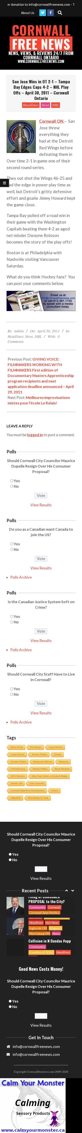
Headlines (31, 104)
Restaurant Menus (42, 761)
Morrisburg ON (39, 934)
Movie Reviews (62, 769)
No (16, 486)
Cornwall (54, 907)
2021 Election (18, 776)
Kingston (55, 928)
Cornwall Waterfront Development (27, 790)
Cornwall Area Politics (44, 913)
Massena (63, 761)
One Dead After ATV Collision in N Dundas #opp (49, 938)
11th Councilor (37, 783)
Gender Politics (18, 761)
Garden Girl (16, 783)
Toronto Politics (39, 754)
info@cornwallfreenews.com (36, 1054)
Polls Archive (21, 577)
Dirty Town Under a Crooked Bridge (49, 776)
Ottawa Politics (40, 769)
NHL (55, 104)
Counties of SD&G (41, 952)
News (45, 104)
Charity (57, 754)
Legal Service (17, 754)
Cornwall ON (51, 121)
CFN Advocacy (18, 769)
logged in (35, 434)
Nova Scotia (17, 747)
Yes (17, 480)
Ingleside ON (38, 928)
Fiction (55, 790)
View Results (41, 505)
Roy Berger (36, 747)
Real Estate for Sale (38, 798)
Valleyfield (16, 798)
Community (37, 907)
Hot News (52, 923)
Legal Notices (56, 747)
